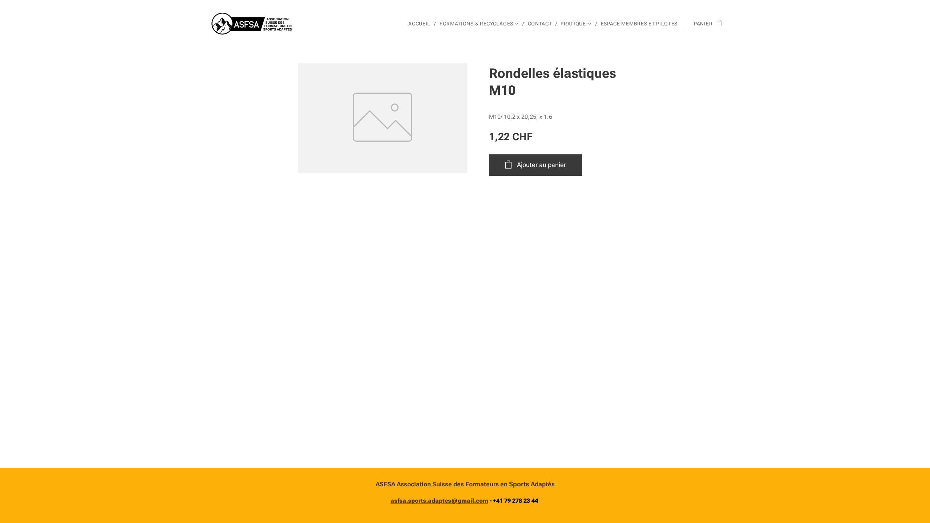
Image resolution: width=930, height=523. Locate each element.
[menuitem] (421, 24)
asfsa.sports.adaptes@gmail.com (439, 500)
